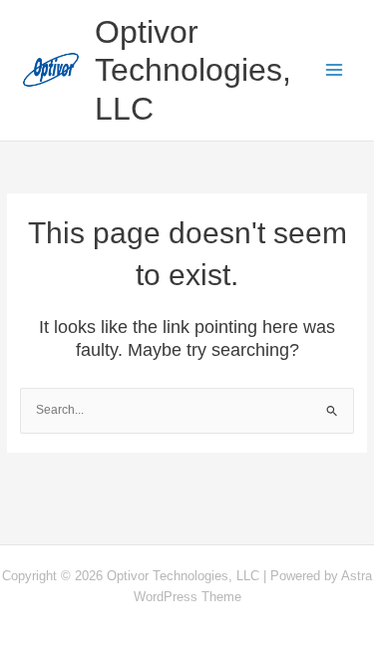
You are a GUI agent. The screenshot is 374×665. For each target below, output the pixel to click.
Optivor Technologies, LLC (193, 70)
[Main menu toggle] (335, 71)
